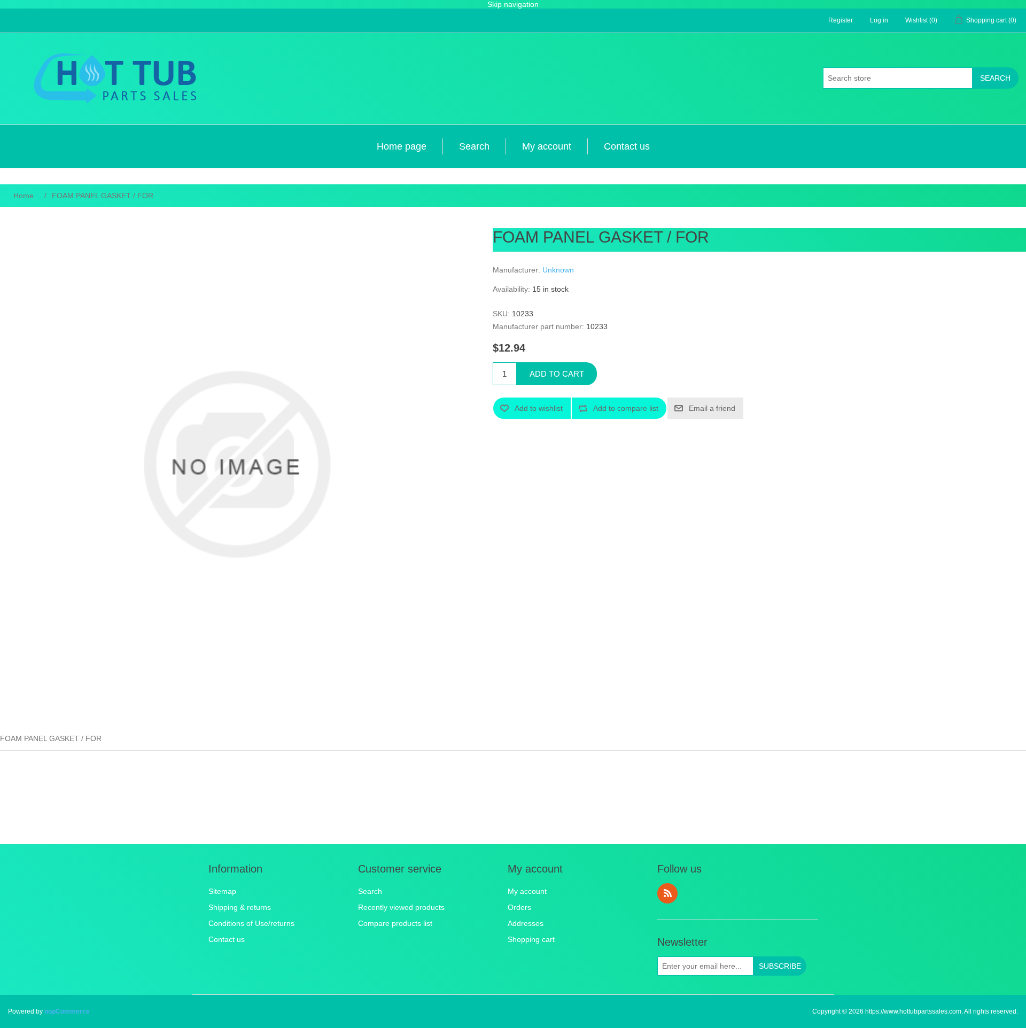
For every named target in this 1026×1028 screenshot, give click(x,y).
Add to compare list (625, 408)
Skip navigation (513, 4)
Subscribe (780, 966)
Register (840, 20)
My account (546, 146)
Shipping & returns (239, 907)
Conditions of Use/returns (251, 923)
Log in (879, 20)
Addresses (525, 923)
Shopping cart (531, 939)
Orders (519, 907)
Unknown (558, 270)
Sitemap (222, 891)
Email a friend (712, 408)
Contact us (627, 146)
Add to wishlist (539, 408)
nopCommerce (67, 1011)
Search (995, 78)
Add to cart (557, 373)
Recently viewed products (401, 907)
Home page (401, 146)
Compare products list (395, 923)
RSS (667, 893)
